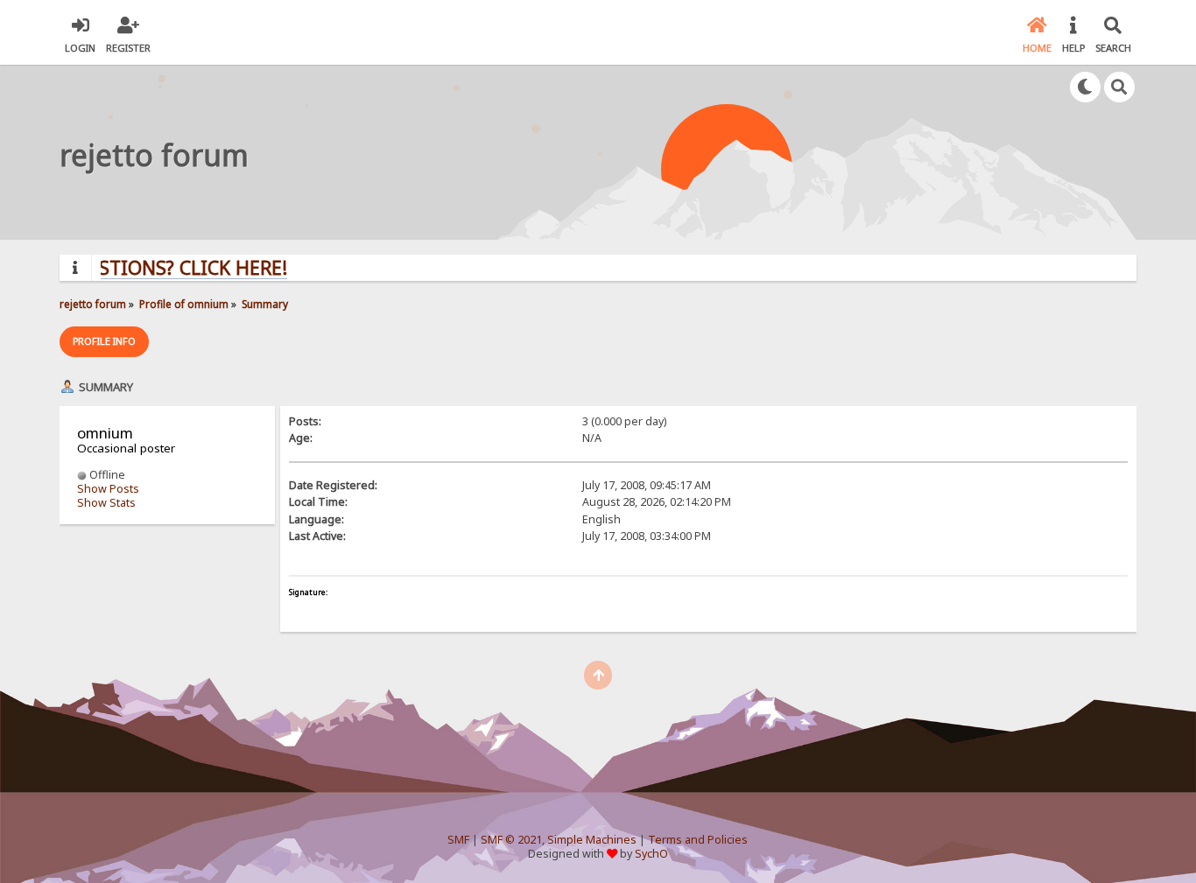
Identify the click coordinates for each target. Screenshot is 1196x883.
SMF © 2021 (511, 839)
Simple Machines (592, 839)
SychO (651, 853)
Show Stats (106, 502)
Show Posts (108, 488)
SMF (458, 839)
